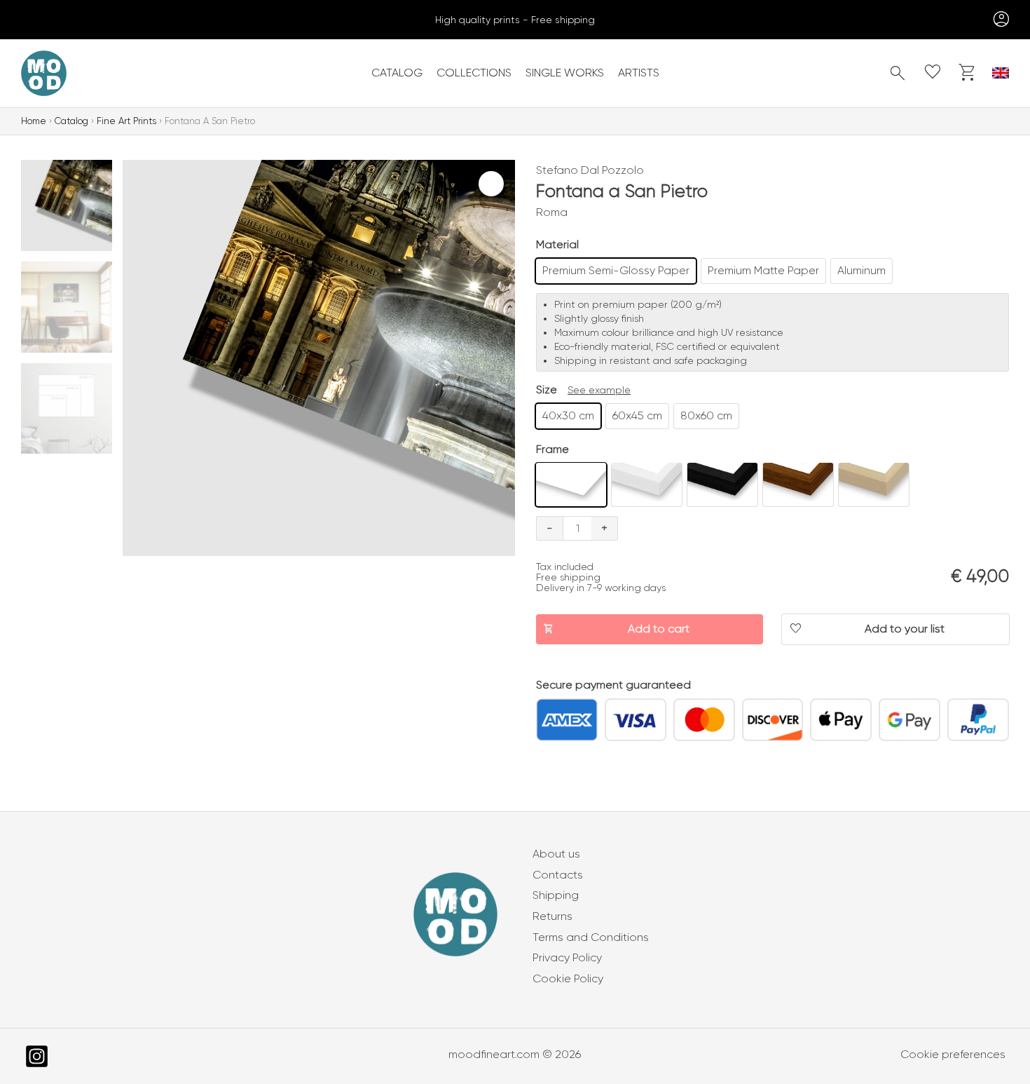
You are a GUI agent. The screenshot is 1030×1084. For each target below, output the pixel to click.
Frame (552, 449)
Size (546, 389)
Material (557, 244)
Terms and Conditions (591, 937)
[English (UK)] (1000, 73)
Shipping (556, 895)
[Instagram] (37, 1056)
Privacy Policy (567, 957)
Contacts (558, 874)
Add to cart (658, 628)
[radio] (616, 271)
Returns (552, 916)
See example (599, 389)
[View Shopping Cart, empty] (967, 72)
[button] (897, 73)
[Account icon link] (998, 19)
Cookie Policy (568, 978)
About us (556, 853)
